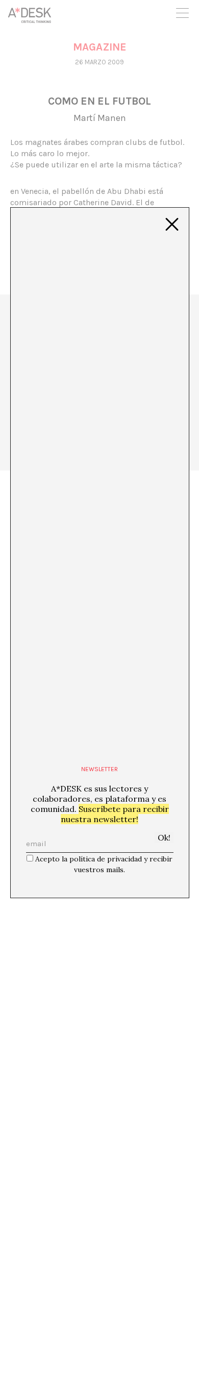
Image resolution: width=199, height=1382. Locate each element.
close (172, 224)
